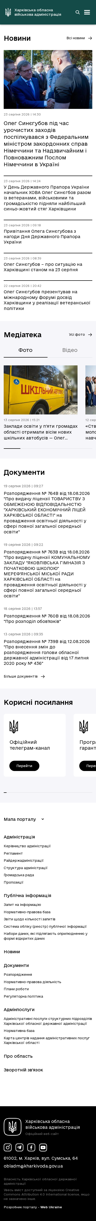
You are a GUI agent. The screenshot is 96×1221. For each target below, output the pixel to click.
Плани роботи (16, 989)
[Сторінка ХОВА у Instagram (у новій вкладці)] (8, 1147)
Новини (12, 951)
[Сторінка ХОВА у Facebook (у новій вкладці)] (31, 1147)
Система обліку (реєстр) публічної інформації (45, 926)
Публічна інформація (27, 895)
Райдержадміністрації (24, 860)
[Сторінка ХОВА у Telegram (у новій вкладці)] (19, 1147)
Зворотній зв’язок (23, 1069)
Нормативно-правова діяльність (32, 982)
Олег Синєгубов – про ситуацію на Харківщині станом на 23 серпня (43, 267)
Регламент (13, 853)
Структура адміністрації (26, 868)
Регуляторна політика (23, 996)
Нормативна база (19, 1031)
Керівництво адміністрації (27, 846)
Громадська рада (19, 875)
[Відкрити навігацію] (87, 12)
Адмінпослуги (19, 1009)
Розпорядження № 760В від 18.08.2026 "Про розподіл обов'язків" (47, 619)
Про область (18, 1056)
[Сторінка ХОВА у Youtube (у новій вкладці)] (43, 1147)
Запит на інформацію (22, 905)
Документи (16, 965)
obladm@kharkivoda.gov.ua (33, 1166)
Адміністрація (19, 837)
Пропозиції (14, 882)
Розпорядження (18, 975)
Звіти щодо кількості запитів (29, 919)
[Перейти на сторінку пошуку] (77, 12)
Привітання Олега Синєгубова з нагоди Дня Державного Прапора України (42, 236)
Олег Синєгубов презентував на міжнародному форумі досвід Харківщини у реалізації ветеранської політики (47, 299)
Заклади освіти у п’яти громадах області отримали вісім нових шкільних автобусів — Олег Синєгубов (41, 432)
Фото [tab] (25, 350)
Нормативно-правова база (27, 912)
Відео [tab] (70, 350)
